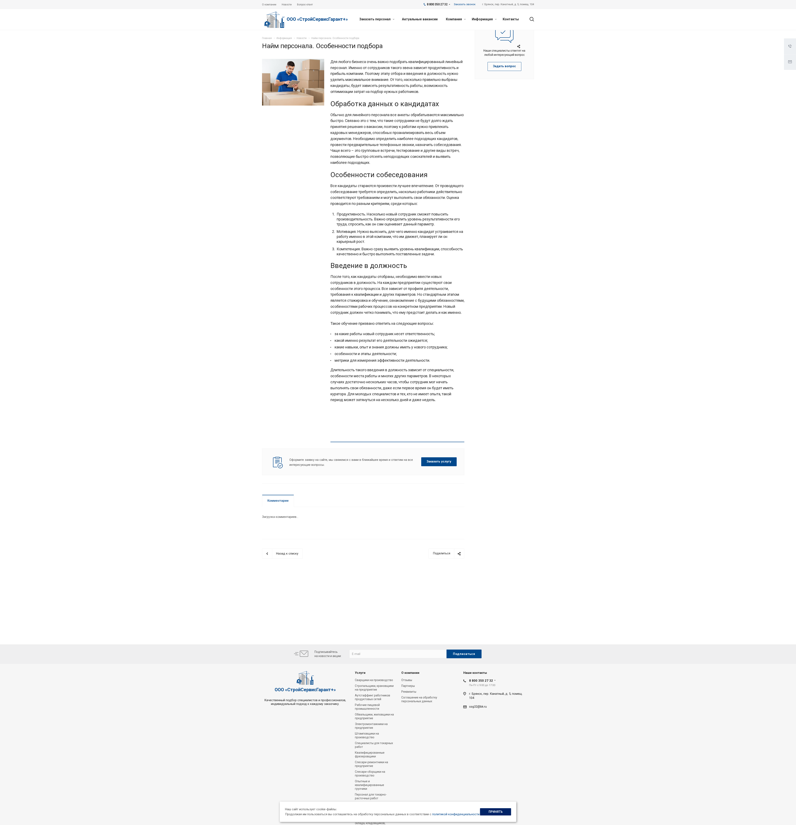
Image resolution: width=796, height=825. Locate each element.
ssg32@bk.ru (478, 706)
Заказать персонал (375, 19)
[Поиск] (530, 19)
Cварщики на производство (374, 680)
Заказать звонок (465, 4)
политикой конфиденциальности (455, 814)
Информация (483, 19)
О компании (410, 673)
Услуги (360, 673)
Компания (454, 19)
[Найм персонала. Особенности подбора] (293, 61)
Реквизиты (408, 691)
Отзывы (406, 680)
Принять (496, 811)
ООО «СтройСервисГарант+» (317, 19)
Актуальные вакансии (420, 19)
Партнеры (408, 686)
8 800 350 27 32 (481, 681)
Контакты (511, 19)
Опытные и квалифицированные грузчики (369, 785)
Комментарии (278, 501)
